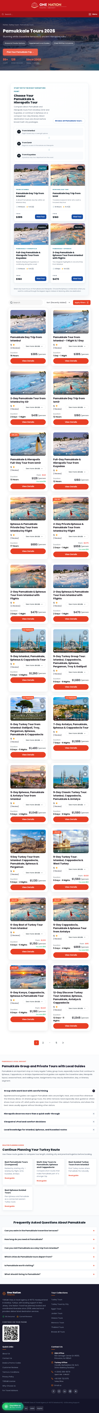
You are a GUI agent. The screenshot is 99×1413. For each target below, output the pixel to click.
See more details (33, 346)
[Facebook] (53, 1391)
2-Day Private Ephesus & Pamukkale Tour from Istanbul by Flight (68, 527)
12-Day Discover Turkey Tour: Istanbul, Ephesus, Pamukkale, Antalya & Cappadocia (68, 997)
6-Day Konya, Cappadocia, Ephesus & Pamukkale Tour (27, 994)
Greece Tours (57, 1318)
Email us (57, 1385)
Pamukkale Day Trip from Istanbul (30, 195)
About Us (6, 1353)
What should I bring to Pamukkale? (22, 1274)
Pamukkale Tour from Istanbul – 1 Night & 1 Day (68, 338)
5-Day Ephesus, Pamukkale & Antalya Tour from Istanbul (27, 796)
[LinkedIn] (64, 1391)
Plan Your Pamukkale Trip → (20, 52)
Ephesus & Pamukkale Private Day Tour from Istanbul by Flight (24, 527)
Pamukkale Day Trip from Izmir (67, 195)
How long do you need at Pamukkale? (23, 1239)
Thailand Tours (57, 1327)
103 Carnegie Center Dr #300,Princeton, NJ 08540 (66, 1356)
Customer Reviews (10, 1367)
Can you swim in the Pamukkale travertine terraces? (31, 1230)
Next (63, 1042)
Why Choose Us (9, 1386)
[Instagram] (59, 1391)
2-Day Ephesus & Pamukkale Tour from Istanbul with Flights (71, 595)
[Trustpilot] (76, 1391)
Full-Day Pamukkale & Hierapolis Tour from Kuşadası (28, 255)
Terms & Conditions (10, 1372)
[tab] (25, 331)
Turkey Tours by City (60, 1304)
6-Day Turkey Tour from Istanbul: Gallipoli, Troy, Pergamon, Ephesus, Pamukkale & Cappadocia (26, 729)
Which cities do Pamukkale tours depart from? (28, 1256)
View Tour (41, 217)
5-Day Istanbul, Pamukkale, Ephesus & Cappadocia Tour (28, 658)
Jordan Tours (56, 1313)
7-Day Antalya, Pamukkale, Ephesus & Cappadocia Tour (70, 726)
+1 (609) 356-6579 (62, 1372)
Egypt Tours (56, 1309)
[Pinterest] (70, 1391)
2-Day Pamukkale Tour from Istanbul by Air (28, 400)
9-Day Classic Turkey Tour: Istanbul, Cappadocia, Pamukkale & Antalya (70, 796)
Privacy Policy (8, 1376)
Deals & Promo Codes (11, 1363)
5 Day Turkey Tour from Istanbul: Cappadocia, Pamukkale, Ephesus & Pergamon (24, 862)
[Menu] (90, 14)
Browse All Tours (58, 1332)
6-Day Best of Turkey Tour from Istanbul (26, 926)
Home (5, 25)
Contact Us (7, 1358)
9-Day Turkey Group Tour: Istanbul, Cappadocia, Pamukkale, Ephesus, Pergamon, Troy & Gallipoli (70, 661)
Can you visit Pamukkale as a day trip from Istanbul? (31, 1248)
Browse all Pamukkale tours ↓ (69, 121)
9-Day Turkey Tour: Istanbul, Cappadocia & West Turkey (68, 860)
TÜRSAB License (8, 1381)
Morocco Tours (57, 1322)
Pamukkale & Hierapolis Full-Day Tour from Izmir (25, 461)
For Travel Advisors (10, 1390)
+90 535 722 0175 (61, 1378)
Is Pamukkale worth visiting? (19, 1265)
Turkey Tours (14, 25)
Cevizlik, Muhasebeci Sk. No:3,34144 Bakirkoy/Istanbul (66, 1366)
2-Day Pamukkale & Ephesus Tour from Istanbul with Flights (68, 255)
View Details (28, 360)
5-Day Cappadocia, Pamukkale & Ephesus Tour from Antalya (70, 928)
